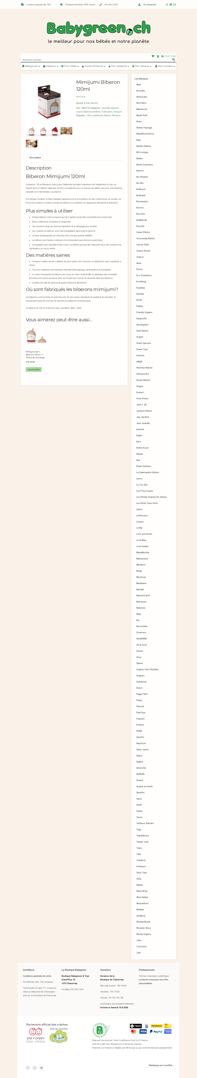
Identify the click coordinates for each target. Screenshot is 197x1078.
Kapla (139, 435)
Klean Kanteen (143, 466)
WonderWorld (143, 922)
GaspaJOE (141, 318)
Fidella (139, 306)
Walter (139, 885)
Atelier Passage (144, 128)
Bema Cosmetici (144, 165)
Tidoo (139, 848)
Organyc (140, 675)
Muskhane (141, 583)
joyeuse (140, 429)
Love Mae (141, 540)
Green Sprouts (143, 343)
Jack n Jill (141, 405)
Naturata (140, 608)
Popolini (140, 719)
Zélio (138, 940)
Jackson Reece (144, 411)
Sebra (139, 756)
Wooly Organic (143, 934)
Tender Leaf (142, 842)
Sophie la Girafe (144, 786)
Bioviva (140, 208)
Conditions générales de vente (37, 976)
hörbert (140, 392)
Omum (139, 651)
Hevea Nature (143, 380)
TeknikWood (142, 836)
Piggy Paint (142, 694)
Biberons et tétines (92, 112)
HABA (139, 362)
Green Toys (142, 349)
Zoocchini (141, 946)
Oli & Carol (141, 645)
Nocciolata (142, 626)
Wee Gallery (142, 897)
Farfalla (140, 294)
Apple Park (141, 115)
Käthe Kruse (142, 448)
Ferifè (139, 300)
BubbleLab (141, 220)
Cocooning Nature (145, 238)
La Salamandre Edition (147, 472)
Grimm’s (140, 355)
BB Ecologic (142, 152)
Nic (138, 620)
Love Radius (142, 546)
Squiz (139, 799)
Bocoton (140, 214)
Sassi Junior (142, 749)
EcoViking (141, 281)
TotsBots (141, 860)
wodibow (141, 916)
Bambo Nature (143, 146)
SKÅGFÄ (140, 774)
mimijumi (117, 112)
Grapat (139, 337)
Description (35, 157)
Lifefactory (142, 515)
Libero (139, 509)
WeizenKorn (142, 903)
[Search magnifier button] (174, 60)
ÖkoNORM (141, 639)
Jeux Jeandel (143, 423)
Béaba (139, 158)
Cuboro (140, 257)
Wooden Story (143, 928)
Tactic (139, 817)
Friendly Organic (144, 312)
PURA (139, 731)
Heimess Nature (144, 368)
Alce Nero (141, 103)
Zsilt (138, 953)
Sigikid (139, 762)
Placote (140, 706)
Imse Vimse (142, 398)
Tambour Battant (145, 823)
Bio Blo (140, 183)
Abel (138, 84)
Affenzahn (141, 97)
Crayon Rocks (143, 251)
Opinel (139, 663)
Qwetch (140, 737)
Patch (139, 688)
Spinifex (140, 792)
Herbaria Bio (142, 374)
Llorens (140, 522)
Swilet (139, 811)
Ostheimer (141, 682)
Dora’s (139, 269)
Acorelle (140, 91)
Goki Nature (142, 331)
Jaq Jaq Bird (142, 417)
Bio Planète (142, 177)
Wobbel (140, 909)
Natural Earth (143, 595)
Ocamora (141, 632)
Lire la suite (34, 369)
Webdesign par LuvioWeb (160, 1065)
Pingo (139, 700)
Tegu (138, 829)
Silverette (141, 768)
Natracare (141, 602)
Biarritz (140, 171)
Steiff (139, 805)
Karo (138, 441)
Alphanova (141, 109)
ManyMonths (142, 552)
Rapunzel (141, 743)
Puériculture (107, 112)
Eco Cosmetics (144, 275)
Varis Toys (141, 872)
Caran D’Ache (143, 232)
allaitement (98, 115)
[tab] (35, 158)
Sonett (139, 780)
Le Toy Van (142, 485)
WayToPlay (142, 891)
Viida (138, 879)
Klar (138, 460)
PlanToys (141, 712)
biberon (107, 115)
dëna (138, 263)
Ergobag (140, 288)
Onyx (138, 657)
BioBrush (141, 189)
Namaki (140, 589)
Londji (139, 528)
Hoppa (139, 386)
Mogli (139, 571)
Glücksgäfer (142, 325)
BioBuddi (140, 195)
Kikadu (139, 454)
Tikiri (138, 854)
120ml (89, 115)
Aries (139, 121)
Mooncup (141, 577)
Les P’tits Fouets (144, 491)
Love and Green (144, 534)
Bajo (138, 140)
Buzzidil (140, 226)
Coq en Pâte (142, 244)
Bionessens (142, 201)
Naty (138, 614)
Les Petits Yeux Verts (147, 503)
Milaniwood (142, 559)
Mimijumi (116, 115)
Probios (140, 725)
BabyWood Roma (145, 134)
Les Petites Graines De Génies (151, 497)
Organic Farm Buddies (147, 669)
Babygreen (98, 32)
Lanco (139, 478)
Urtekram (141, 866)
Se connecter (149, 4)
